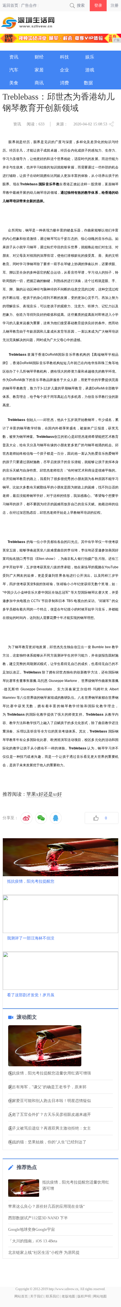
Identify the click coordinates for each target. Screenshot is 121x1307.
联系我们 (52, 1296)
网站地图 (100, 1296)
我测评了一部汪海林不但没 (30, 938)
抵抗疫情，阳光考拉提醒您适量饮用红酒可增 (75, 1185)
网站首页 (21, 1296)
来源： (62, 124)
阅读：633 (35, 124)
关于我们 (37, 1296)
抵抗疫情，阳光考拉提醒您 (30, 881)
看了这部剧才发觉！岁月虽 (30, 995)
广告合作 (29, 5)
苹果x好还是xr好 (44, 794)
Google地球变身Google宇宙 (31, 1229)
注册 (114, 5)
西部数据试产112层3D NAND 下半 (38, 1218)
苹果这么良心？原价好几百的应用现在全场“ (46, 1206)
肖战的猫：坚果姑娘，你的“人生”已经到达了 (47, 1142)
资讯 (17, 124)
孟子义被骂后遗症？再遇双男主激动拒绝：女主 (49, 1128)
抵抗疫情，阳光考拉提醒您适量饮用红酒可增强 (49, 1073)
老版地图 (68, 1296)
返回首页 (10, 5)
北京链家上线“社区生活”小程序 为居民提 (44, 1252)
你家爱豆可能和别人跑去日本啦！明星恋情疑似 (49, 1101)
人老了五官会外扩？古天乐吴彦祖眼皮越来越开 (49, 1115)
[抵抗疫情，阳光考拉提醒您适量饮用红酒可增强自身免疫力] (60, 1046)
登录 (98, 5)
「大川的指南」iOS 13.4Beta (32, 1241)
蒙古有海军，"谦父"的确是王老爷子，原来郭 (47, 1087)
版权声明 (84, 1296)
